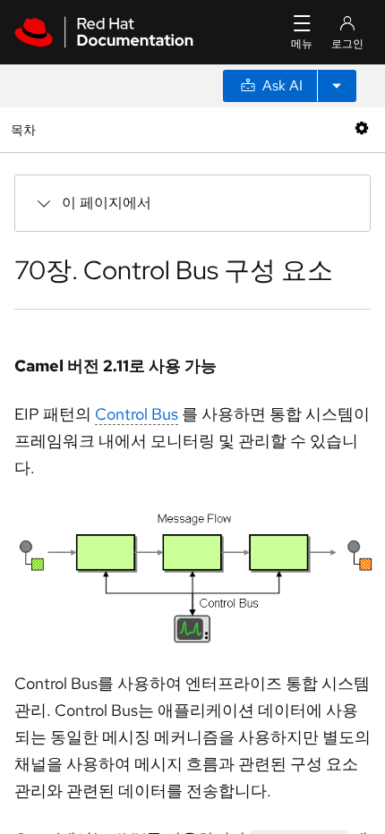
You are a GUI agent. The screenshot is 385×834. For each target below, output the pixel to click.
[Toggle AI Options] (336, 86)
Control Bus (136, 414)
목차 (25, 129)
